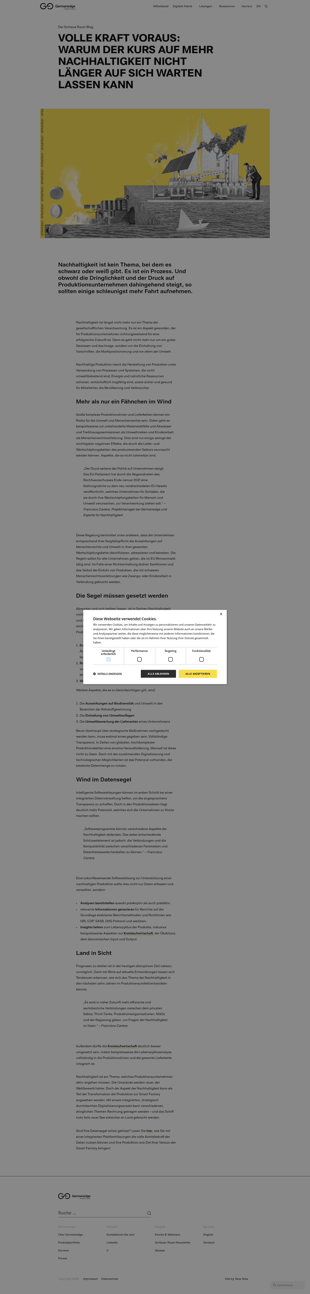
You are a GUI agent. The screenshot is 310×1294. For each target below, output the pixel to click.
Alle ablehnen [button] (158, 673)
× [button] (221, 614)
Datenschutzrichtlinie (115, 642)
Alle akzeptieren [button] (197, 673)
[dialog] (155, 647)
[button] (107, 674)
